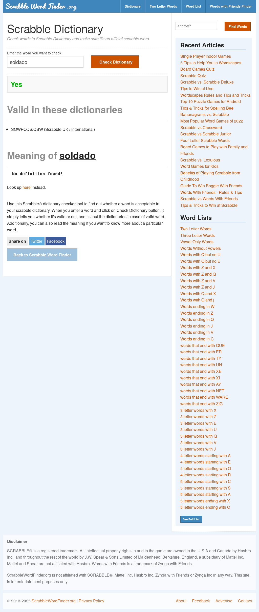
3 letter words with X (198, 410)
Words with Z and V (197, 280)
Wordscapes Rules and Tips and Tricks (215, 95)
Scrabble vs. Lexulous (200, 160)
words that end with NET (202, 391)
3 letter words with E (198, 423)
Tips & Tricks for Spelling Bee (206, 108)
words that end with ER (201, 352)
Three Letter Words (197, 235)
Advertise (223, 601)
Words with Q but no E (200, 261)
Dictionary (133, 6)
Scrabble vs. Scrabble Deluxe (207, 82)
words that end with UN (201, 365)
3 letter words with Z (198, 416)
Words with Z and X (197, 267)
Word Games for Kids (199, 166)
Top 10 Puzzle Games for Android (210, 101)
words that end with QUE (202, 345)
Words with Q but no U (200, 254)
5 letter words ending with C (205, 507)
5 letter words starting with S (205, 488)
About (181, 601)
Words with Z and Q (198, 274)
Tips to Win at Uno (196, 88)
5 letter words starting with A (205, 494)
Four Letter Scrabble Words (205, 140)
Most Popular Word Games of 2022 (211, 121)
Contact (245, 601)
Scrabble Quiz (193, 75)
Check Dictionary (116, 62)
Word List (193, 6)
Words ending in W (197, 306)
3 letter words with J (198, 449)
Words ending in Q (197, 319)
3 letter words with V (198, 442)
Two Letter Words (163, 6)
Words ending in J (196, 326)
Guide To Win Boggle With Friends (211, 186)
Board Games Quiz (197, 69)
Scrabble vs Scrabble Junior (205, 134)
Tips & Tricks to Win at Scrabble (209, 205)
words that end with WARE (204, 397)
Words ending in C (197, 339)
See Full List (191, 519)
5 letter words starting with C (205, 481)
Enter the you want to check (34, 52)
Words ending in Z (196, 313)
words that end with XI (200, 378)
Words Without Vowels (200, 248)
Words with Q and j (197, 300)
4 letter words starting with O (205, 468)
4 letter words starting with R (205, 475)
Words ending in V (196, 332)
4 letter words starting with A (205, 455)
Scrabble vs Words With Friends (209, 198)
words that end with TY (200, 358)
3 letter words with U (198, 429)
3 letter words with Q (198, 436)
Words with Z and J (197, 287)
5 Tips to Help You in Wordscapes (210, 63)
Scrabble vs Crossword (201, 127)
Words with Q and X (198, 293)
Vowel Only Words (196, 241)
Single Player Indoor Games (205, 56)
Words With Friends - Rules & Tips (211, 192)
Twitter (36, 241)
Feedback (201, 601)
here (27, 187)
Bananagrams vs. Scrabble (204, 114)
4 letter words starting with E (205, 462)
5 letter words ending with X (205, 501)
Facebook (55, 241)
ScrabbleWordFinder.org (54, 601)
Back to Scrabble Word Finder (42, 255)
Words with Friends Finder (231, 6)
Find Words (238, 26)
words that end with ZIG (201, 403)
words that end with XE (201, 371)
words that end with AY (200, 384)
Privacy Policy (91, 601)
